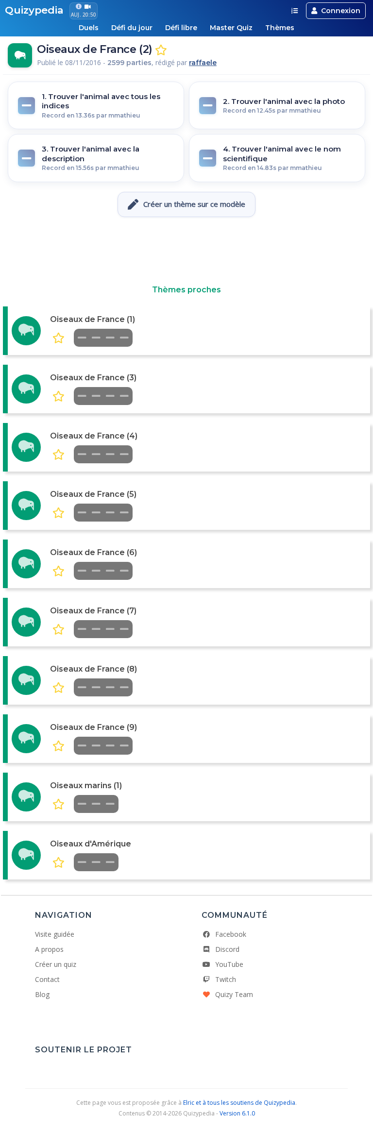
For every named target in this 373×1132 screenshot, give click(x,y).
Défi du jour (132, 27)
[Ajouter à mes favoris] (161, 50)
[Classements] (295, 10)
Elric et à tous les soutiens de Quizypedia (239, 1102)
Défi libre (181, 27)
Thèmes (279, 27)
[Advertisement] (186, 251)
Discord (227, 949)
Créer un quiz (55, 964)
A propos (49, 949)
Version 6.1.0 (237, 1113)
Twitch (225, 979)
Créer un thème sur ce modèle (194, 204)
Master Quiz (231, 27)
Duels (89, 27)
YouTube (229, 964)
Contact (47, 979)
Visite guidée (54, 934)
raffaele (203, 62)
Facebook (230, 934)
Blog (42, 994)
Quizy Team (234, 994)
